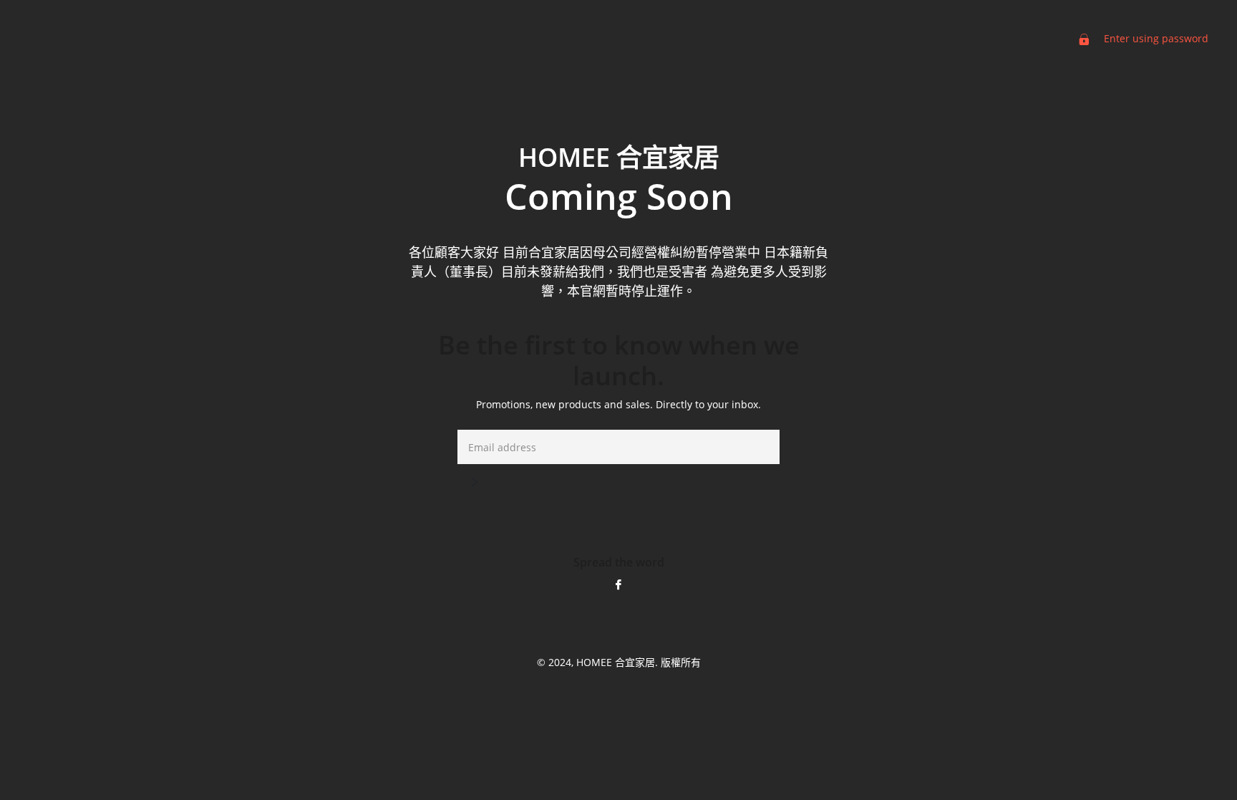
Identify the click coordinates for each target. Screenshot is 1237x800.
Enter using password (1154, 38)
